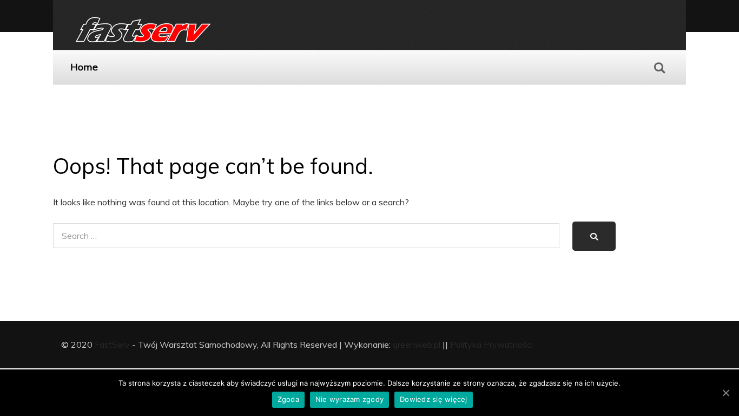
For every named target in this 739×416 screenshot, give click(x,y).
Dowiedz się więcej (433, 399)
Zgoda (288, 399)
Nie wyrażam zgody (349, 399)
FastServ (112, 344)
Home (84, 67)
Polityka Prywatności (491, 344)
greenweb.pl (416, 344)
